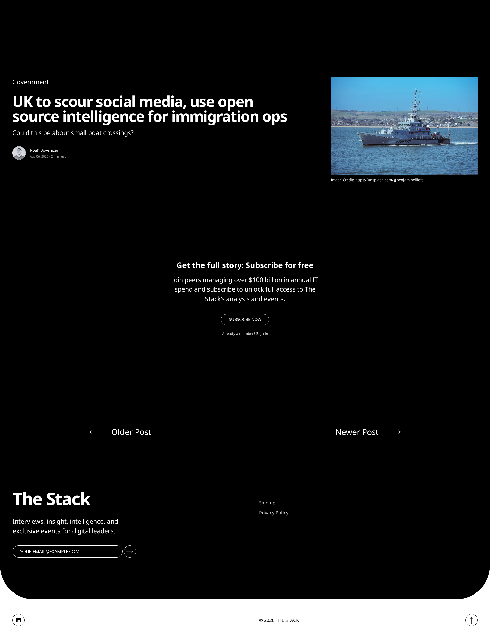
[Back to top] (471, 620)
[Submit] (130, 551)
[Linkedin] (18, 620)
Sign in (262, 333)
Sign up (267, 503)
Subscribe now (245, 319)
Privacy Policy (273, 513)
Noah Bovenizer (44, 150)
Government (30, 82)
